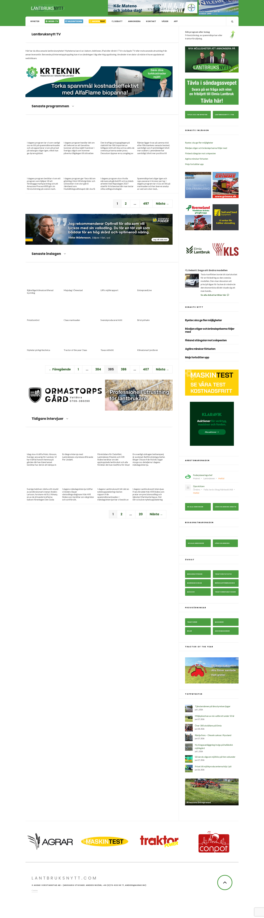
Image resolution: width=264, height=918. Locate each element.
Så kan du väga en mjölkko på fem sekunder (215, 756)
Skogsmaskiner (222, 631)
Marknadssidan (194, 583)
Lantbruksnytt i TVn (224, 115)
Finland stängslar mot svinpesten (200, 153)
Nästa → (162, 204)
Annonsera (134, 21)
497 (146, 204)
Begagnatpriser (194, 574)
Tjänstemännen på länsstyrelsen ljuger (212, 706)
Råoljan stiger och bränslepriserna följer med (206, 148)
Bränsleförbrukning (225, 583)
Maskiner (219, 622)
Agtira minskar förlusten (196, 158)
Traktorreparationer (225, 592)
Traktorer (192, 622)
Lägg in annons (222, 543)
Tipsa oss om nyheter (197, 115)
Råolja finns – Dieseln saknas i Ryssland (213, 735)
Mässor (191, 592)
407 (146, 369)
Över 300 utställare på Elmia (208, 725)
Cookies (35, 890)
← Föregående (60, 369)
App (176, 21)
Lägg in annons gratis (225, 507)
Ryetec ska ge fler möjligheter (199, 142)
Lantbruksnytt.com (64, 878)
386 (124, 369)
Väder (165, 21)
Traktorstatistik (223, 574)
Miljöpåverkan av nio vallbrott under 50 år (214, 716)
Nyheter (34, 21)
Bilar (189, 631)
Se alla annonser (195, 507)
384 (98, 369)
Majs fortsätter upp (194, 164)
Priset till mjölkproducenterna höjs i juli (213, 766)
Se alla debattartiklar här (214, 295)
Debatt (118, 21)
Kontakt (151, 21)
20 (141, 514)
